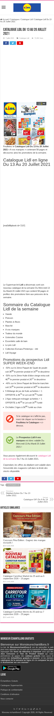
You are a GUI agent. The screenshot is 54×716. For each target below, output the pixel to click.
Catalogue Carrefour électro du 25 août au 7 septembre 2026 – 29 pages (23, 613)
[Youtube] (31, 709)
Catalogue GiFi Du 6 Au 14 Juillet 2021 (36, 500)
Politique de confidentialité (11, 690)
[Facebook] (17, 709)
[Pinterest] (22, 709)
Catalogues (14, 19)
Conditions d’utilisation (10, 694)
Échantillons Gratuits (9, 681)
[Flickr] (28, 709)
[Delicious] (34, 709)
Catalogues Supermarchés (12, 685)
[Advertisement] (27, 74)
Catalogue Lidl (27, 19)
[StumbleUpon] (37, 709)
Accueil (5, 19)
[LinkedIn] (25, 709)
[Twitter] (19, 709)
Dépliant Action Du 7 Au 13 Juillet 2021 (18, 493)
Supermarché (13, 485)
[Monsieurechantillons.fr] (27, 7)
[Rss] (14, 709)
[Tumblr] (40, 709)
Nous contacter (7, 699)
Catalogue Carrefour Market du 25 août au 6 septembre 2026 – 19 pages (23, 577)
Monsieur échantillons (11, 712)
